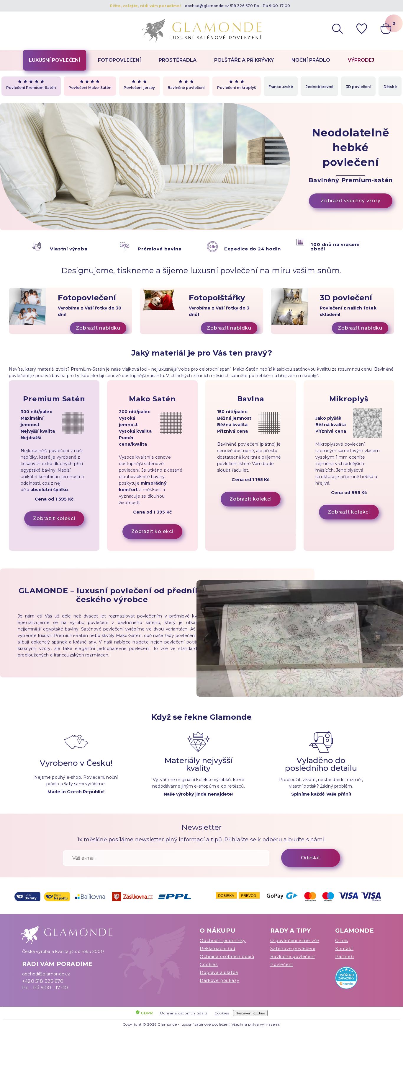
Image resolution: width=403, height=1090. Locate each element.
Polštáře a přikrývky (244, 60)
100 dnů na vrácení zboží (335, 247)
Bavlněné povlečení (186, 87)
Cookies (209, 964)
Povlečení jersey (139, 87)
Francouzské (280, 86)
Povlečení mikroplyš (236, 87)
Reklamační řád (217, 948)
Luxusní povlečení (54, 60)
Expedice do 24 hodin (252, 249)
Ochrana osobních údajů (227, 956)
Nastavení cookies (250, 1013)
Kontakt (344, 948)
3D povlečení (358, 86)
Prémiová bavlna (159, 249)
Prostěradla (177, 60)
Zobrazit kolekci (54, 518)
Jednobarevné (319, 86)
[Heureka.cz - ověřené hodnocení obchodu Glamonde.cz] (358, 979)
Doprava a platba (219, 972)
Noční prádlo (310, 60)
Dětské (390, 86)
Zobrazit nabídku (98, 328)
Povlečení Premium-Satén (31, 87)
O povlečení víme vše (294, 940)
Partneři (344, 956)
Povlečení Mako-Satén (89, 87)
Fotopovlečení (119, 60)
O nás (341, 940)
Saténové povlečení (292, 948)
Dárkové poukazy (219, 980)
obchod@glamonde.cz (207, 6)
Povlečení (281, 964)
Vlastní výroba (68, 249)
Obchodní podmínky (223, 940)
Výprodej (361, 60)
